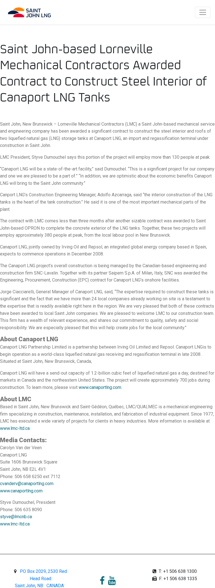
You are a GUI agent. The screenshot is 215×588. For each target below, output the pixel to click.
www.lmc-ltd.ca (15, 428)
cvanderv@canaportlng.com (26, 483)
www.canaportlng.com (100, 387)
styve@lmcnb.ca (16, 516)
